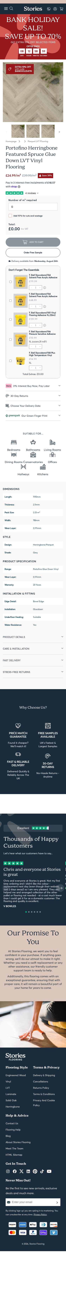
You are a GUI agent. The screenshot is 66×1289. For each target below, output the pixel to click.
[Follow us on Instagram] (8, 1171)
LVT (8, 1087)
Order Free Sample (33, 252)
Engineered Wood (16, 1075)
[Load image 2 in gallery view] (33, 131)
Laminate (11, 1094)
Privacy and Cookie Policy (44, 1103)
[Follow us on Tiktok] (42, 1171)
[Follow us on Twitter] (21, 1171)
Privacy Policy (40, 1214)
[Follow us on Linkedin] (28, 1171)
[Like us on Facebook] (14, 1171)
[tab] (33, 386)
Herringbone (13, 1106)
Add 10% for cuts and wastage (28, 215)
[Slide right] (59, 132)
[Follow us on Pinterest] (35, 1171)
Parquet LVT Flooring (38, 141)
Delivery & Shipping (44, 1075)
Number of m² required (22, 200)
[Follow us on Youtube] (49, 1171)
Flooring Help (13, 1129)
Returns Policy (41, 1087)
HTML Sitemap (14, 1154)
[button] (26, 912)
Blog (8, 1136)
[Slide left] (7, 132)
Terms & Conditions (44, 1094)
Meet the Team (14, 1148)
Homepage (11, 141)
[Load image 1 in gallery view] (18, 131)
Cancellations (40, 1081)
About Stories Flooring (18, 1142)
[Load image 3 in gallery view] (48, 131)
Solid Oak (11, 1100)
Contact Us (12, 1123)
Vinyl (8, 1081)
